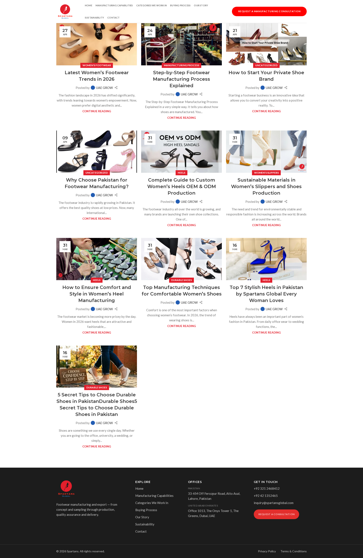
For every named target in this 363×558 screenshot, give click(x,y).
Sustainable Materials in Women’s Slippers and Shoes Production (266, 186)
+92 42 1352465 (266, 495)
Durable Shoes (181, 280)
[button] (269, 11)
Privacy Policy (267, 551)
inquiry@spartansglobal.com (273, 503)
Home (88, 5)
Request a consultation (276, 514)
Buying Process (180, 5)
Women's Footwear (97, 65)
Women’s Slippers (266, 172)
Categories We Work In (151, 5)
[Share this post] (116, 87)
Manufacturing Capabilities (114, 5)
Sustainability (94, 17)
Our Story (201, 5)
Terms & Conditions (293, 551)
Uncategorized (266, 65)
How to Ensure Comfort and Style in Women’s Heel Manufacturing (96, 294)
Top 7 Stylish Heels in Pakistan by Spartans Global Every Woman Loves (266, 294)
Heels (181, 172)
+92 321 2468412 (267, 488)
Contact (113, 17)
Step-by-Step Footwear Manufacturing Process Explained (181, 79)
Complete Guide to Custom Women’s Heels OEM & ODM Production (181, 186)
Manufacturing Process (181, 65)
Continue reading (96, 111)
